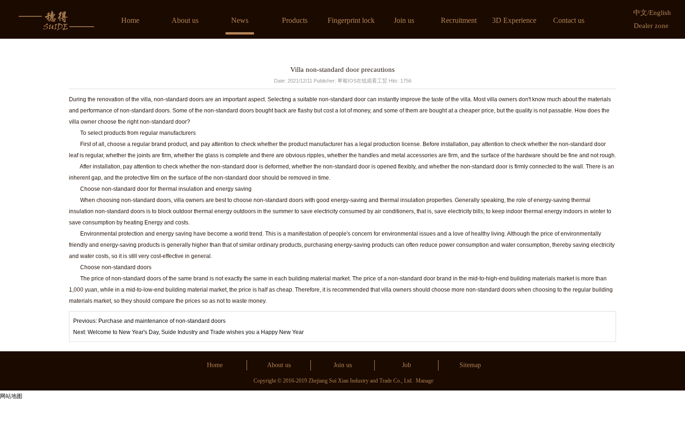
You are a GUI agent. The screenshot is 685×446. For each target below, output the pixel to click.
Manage (424, 380)
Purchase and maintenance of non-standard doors (162, 321)
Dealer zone (651, 25)
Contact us (568, 20)
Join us (404, 20)
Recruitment (459, 20)
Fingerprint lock (351, 20)
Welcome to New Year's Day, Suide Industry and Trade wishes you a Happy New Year (196, 332)
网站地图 (11, 396)
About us (185, 20)
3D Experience (514, 20)
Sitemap (470, 365)
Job (406, 365)
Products (295, 20)
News (239, 20)
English (660, 12)
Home (130, 20)
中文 (640, 12)
